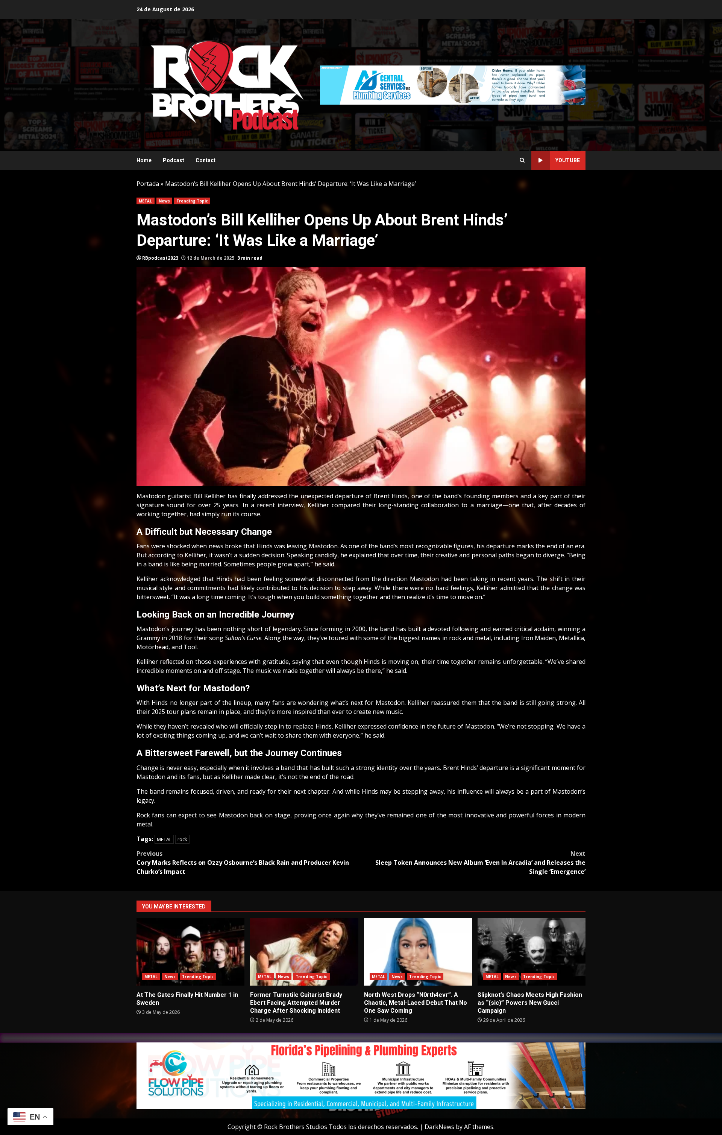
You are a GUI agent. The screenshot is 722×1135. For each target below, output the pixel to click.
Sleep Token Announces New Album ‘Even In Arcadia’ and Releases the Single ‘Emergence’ (480, 862)
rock (182, 839)
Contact (205, 160)
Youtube (567, 160)
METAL (145, 201)
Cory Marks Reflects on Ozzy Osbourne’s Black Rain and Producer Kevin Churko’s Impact (243, 862)
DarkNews (439, 1127)
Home (144, 160)
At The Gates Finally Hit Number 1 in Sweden (190, 952)
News (164, 201)
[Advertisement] (452, 84)
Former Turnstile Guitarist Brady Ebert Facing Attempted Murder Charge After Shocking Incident (304, 952)
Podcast (173, 160)
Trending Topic (192, 201)
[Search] (522, 160)
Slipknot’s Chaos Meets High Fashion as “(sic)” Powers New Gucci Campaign (531, 952)
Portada (148, 184)
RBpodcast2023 (160, 258)
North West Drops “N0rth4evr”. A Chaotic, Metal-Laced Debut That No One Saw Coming (418, 952)
